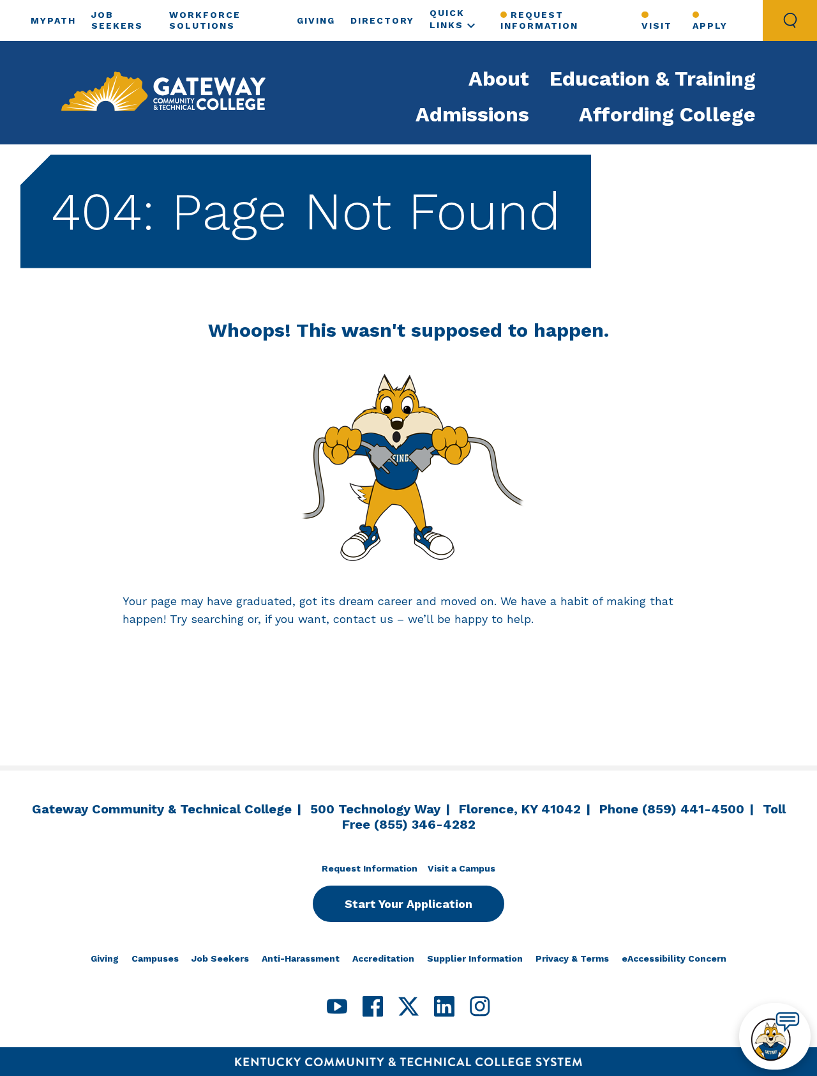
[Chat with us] (775, 1036)
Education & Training (653, 78)
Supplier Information (475, 958)
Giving (316, 20)
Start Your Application (408, 904)
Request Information (539, 20)
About (498, 78)
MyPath (53, 20)
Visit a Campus (461, 868)
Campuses (155, 958)
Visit (656, 25)
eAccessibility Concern (674, 958)
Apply (710, 25)
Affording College (667, 114)
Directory (382, 20)
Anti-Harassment (301, 958)
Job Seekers (220, 958)
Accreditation (383, 958)
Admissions (472, 114)
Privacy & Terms (572, 958)
